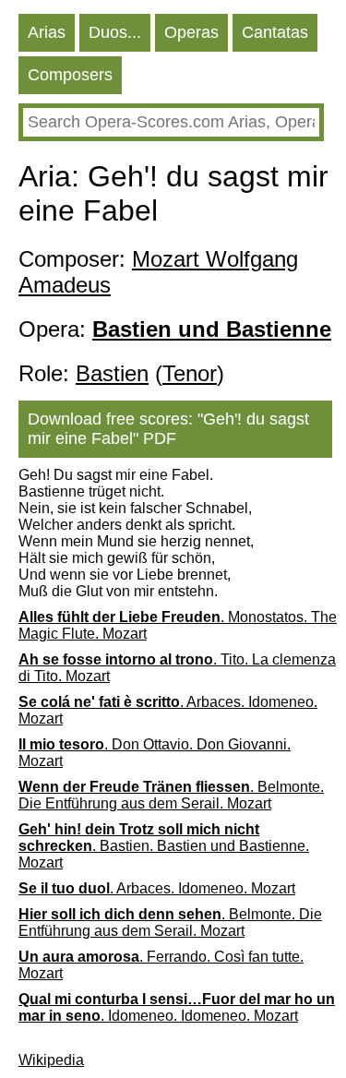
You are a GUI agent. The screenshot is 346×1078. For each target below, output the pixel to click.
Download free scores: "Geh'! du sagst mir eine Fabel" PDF (168, 429)
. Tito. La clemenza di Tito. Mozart (177, 668)
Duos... (115, 32)
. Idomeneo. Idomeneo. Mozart (176, 1007)
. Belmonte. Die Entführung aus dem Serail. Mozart (171, 795)
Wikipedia (51, 1060)
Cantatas (275, 32)
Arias (47, 32)
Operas (191, 32)
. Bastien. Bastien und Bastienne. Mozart (163, 845)
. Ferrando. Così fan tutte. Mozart (161, 965)
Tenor (189, 373)
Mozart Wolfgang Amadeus (158, 271)
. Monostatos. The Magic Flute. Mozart (177, 625)
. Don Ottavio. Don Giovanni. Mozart (154, 753)
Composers (70, 75)
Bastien (112, 373)
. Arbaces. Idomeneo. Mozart (167, 710)
